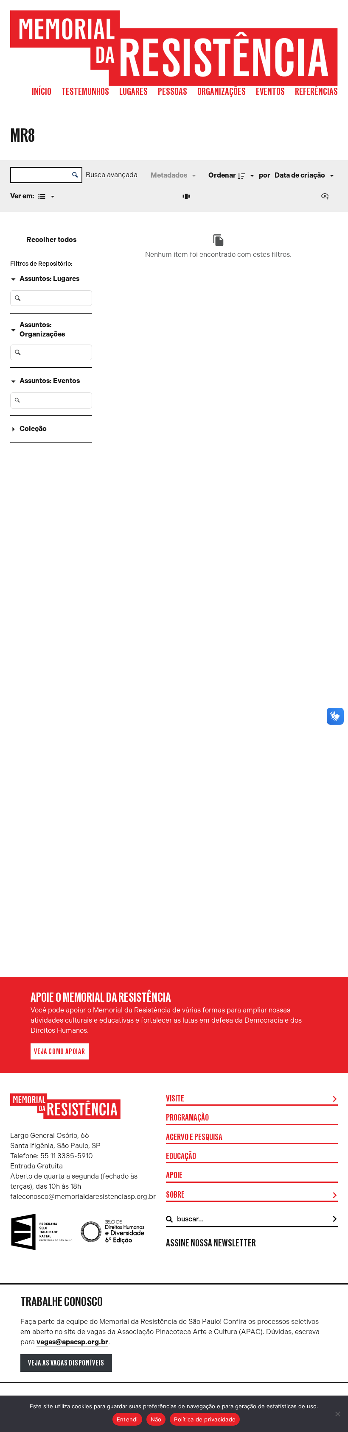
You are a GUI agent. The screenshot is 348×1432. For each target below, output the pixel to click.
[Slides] (187, 196)
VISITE (175, 1098)
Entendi (127, 1419)
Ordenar (222, 175)
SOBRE (175, 1195)
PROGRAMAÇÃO (187, 1117)
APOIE (174, 1175)
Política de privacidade (205, 1419)
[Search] (334, 1219)
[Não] (337, 1414)
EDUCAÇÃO (181, 1156)
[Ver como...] (327, 196)
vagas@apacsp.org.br (72, 1342)
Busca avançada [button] (112, 175)
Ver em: (23, 196)
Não (156, 1419)
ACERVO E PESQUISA (194, 1137)
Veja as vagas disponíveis (66, 1363)
